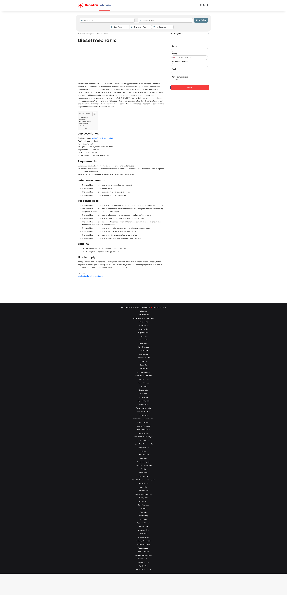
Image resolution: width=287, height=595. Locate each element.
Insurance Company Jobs (143, 465)
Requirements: (84, 119)
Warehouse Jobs (143, 559)
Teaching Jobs (143, 548)
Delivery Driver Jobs (144, 383)
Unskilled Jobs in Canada (143, 555)
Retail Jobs (143, 534)
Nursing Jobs (143, 501)
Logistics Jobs (144, 483)
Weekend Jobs (143, 562)
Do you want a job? (180, 77)
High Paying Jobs (143, 447)
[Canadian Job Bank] (95, 5)
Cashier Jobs (143, 350)
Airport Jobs (143, 322)
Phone (174, 54)
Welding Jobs (143, 566)
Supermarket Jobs (143, 544)
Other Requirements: (85, 121)
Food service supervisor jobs (143, 419)
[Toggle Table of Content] (93, 114)
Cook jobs (143, 365)
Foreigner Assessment (143, 426)
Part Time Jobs (143, 505)
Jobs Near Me (143, 473)
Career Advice (143, 343)
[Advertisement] (121, 63)
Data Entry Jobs (143, 379)
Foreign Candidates (143, 422)
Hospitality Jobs (143, 455)
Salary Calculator (143, 537)
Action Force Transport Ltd (102, 138)
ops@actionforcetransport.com (90, 276)
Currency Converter (143, 372)
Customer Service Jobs (143, 376)
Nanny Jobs (143, 498)
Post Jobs (143, 512)
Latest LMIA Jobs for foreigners (143, 480)
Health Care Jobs (143, 440)
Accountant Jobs (143, 315)
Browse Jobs (143, 340)
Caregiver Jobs (143, 347)
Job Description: (84, 117)
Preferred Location (180, 61)
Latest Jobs (143, 476)
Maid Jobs (143, 487)
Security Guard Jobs (143, 541)
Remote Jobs (143, 526)
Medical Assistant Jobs (143, 494)
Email (175, 69)
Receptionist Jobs (143, 523)
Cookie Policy (143, 368)
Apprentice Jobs (143, 329)
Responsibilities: (84, 123)
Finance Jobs (143, 415)
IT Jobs (143, 469)
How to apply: (83, 128)
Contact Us (143, 361)
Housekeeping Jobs (144, 462)
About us (143, 311)
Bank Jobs (143, 336)
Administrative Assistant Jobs (143, 318)
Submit (189, 87)
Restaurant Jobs (143, 530)
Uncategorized (90, 34)
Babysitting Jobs (143, 333)
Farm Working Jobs (143, 411)
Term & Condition (144, 551)
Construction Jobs (143, 358)
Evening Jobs (143, 404)
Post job (143, 508)
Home (81, 34)
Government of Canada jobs (143, 437)
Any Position (143, 325)
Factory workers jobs (143, 408)
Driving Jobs (143, 390)
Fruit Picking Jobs (143, 429)
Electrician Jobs (143, 397)
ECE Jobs (143, 394)
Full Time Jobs (143, 433)
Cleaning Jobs (143, 354)
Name (174, 46)
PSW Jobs (143, 519)
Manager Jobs (144, 490)
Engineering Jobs (143, 401)
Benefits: (82, 125)
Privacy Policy (143, 516)
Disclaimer (143, 386)
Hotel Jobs (143, 458)
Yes (176, 80)
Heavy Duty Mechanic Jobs (143, 444)
